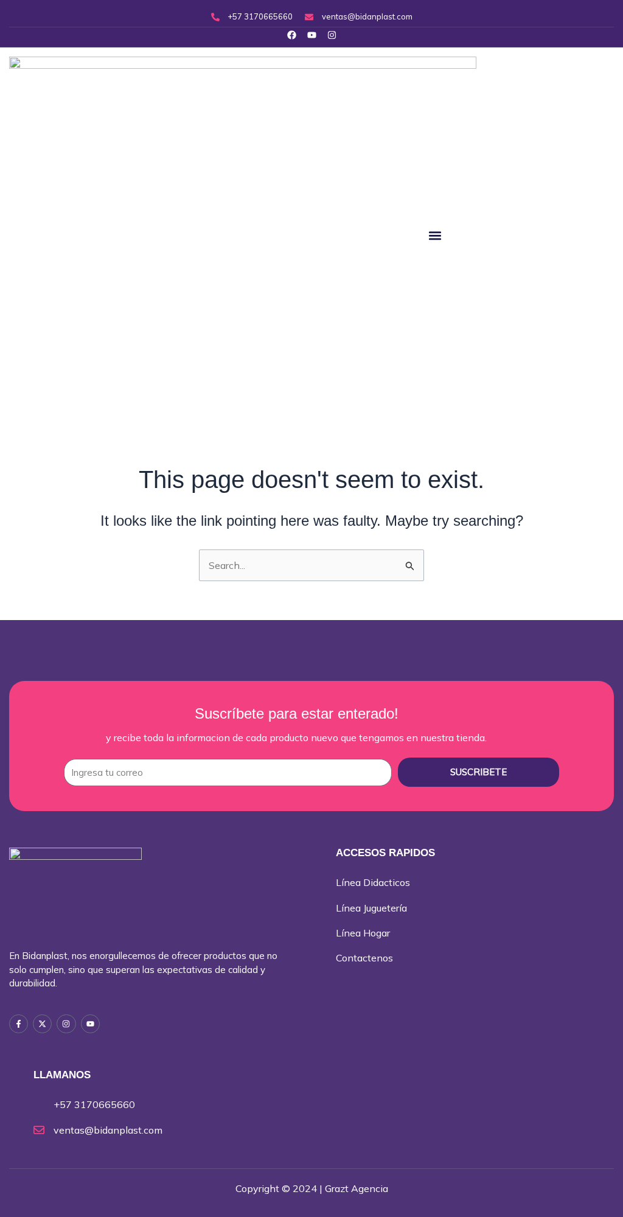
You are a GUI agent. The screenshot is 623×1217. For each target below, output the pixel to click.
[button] (435, 235)
